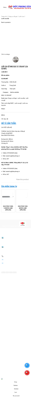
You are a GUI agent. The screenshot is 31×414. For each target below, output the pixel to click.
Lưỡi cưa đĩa (5, 18)
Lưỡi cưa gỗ (18, 103)
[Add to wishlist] (11, 193)
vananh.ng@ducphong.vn (15, 259)
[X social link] (13, 1)
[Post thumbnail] (8, 353)
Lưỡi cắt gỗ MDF (9, 103)
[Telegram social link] (20, 1)
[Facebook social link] (11, 1)
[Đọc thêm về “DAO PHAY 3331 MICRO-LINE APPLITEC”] (25, 196)
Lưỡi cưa (21, 16)
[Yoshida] (8, 224)
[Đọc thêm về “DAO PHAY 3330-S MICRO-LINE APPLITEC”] (11, 196)
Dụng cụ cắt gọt (12, 16)
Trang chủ (4, 16)
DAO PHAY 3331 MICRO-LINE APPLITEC (23, 208)
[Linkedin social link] (18, 1)
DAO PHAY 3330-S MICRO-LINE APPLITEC (8, 208)
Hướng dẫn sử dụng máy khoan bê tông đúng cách (22, 350)
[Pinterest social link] (15, 1)
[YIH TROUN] (23, 224)
